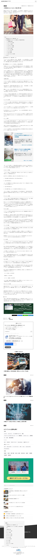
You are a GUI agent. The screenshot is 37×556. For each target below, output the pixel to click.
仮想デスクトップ (26, 442)
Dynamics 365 (28, 446)
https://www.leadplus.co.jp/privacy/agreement (15, 338)
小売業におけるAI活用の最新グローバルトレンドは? (13, 515)
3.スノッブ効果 (8, 532)
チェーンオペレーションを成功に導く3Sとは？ (16, 506)
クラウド (5, 433)
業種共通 (9, 455)
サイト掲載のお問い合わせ (14, 547)
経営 (7, 437)
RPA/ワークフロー (14, 442)
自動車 (27, 453)
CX (4, 437)
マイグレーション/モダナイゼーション (9, 435)
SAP (5, 446)
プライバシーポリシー (22, 547)
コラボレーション (26, 435)
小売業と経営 (11, 319)
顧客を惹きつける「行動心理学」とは (12, 38)
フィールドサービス (15, 446)
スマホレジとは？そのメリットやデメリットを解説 (17, 495)
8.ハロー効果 (8, 540)
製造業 (5, 453)
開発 (22, 433)
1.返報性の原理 (10, 41)
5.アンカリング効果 (9, 535)
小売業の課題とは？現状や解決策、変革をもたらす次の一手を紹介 (18, 491)
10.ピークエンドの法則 (11, 53)
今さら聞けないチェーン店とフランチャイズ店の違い (17, 502)
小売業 (9, 318)
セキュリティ (10, 433)
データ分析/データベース (17, 433)
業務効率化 (20, 435)
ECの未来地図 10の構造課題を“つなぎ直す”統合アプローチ (15, 513)
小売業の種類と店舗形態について (14, 498)
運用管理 (31, 435)
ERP (5, 442)
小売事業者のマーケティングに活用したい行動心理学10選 (15, 527)
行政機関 (30, 453)
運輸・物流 (23, 453)
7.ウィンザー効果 (10, 49)
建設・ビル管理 (17, 453)
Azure (23, 446)
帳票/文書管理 (11, 437)
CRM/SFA (8, 442)
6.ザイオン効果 (10, 48)
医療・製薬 (12, 453)
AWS (20, 446)
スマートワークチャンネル (31, 546)
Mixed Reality (20, 442)
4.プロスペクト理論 (11, 45)
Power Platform (6, 448)
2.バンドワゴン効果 (11, 42)
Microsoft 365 (9, 446)
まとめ (7, 55)
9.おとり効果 (10, 52)
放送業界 (5, 455)
